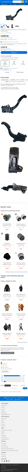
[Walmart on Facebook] (2, 461)
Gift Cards (3, 426)
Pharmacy (3, 432)
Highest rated (15, 385)
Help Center (21, 397)
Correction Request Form (7, 353)
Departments (5, 4)
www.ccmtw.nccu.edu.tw (14, 41)
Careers (2, 407)
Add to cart (14, 52)
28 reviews (9, 32)
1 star (2, 381)
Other (10, 81)
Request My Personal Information (7, 448)
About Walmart (4, 405)
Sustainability (3, 412)
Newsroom (3, 409)
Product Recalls (4, 437)
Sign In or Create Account (10, 397)
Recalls (2, 433)
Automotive (14, 81)
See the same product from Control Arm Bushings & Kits (16, 271)
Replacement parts (20, 81)
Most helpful (23, 385)
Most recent (7, 385)
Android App (3, 456)
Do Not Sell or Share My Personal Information (9, 450)
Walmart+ (3, 424)
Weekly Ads (19, 399)
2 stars (2, 380)
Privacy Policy (4, 445)
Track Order (11, 399)
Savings (15, 4)
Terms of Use (3, 443)
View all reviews (5, 371)
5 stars (2, 375)
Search (25, 388)
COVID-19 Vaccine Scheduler (6, 430)
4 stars (2, 377)
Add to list (7, 72)
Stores (2, 420)
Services (10, 4)
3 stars (2, 378)
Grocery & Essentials (21, 4)
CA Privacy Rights (4, 447)
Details (10, 69)
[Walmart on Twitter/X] (4, 461)
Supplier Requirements (5, 414)
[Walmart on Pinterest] (9, 461)
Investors (3, 411)
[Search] (22, 2)
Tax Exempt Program (5, 439)
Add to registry (21, 72)
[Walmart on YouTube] (6, 461)
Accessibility (3, 435)
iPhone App (3, 454)
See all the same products (22, 342)
